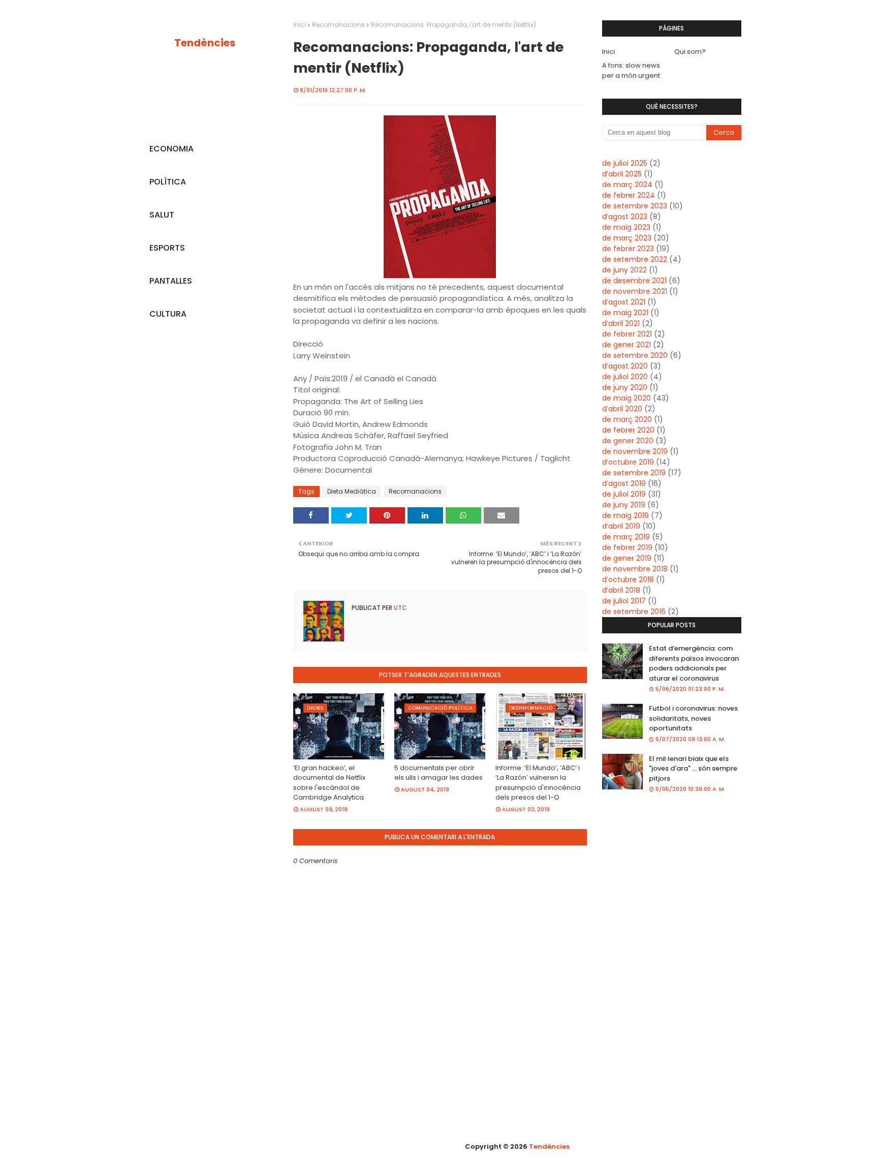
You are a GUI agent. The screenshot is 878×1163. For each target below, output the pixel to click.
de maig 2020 (626, 398)
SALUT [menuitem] (161, 215)
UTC (399, 607)
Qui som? (690, 51)
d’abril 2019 (621, 526)
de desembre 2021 (634, 281)
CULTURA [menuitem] (167, 314)
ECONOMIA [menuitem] (171, 149)
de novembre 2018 (635, 569)
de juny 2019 (623, 505)
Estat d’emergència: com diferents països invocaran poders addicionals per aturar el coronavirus (694, 663)
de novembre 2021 (634, 291)
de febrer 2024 (628, 195)
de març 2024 (627, 184)
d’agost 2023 (624, 216)
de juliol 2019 (624, 494)
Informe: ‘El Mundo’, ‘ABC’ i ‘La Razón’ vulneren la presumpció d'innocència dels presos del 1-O (538, 783)
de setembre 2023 (634, 206)
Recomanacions (338, 24)
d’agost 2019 (624, 483)
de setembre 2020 (635, 355)
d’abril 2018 (621, 590)
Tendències (204, 43)
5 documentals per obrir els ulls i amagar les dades (438, 773)
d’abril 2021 (621, 323)
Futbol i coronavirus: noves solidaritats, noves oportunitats (693, 718)
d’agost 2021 (623, 302)
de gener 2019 (626, 558)
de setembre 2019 (634, 473)
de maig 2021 (625, 313)
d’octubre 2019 (628, 462)
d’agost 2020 (625, 366)
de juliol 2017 (624, 601)
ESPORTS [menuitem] (167, 248)
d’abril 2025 (622, 174)
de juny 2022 (624, 270)
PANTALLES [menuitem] (170, 281)
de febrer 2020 (628, 430)
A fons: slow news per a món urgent (631, 70)
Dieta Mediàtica (351, 491)
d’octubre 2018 (628, 579)
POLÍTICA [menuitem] (167, 182)
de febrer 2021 (627, 334)
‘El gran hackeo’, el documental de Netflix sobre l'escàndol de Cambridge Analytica (329, 783)
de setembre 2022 (634, 259)
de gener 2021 (626, 345)
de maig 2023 (626, 227)
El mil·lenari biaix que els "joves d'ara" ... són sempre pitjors (693, 768)
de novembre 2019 (635, 451)
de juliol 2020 (625, 377)
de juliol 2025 (624, 163)
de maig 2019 (625, 515)
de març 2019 (626, 537)
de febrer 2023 (628, 248)
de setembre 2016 (634, 611)
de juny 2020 (624, 387)
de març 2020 (627, 419)
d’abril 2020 (622, 409)
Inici (299, 24)
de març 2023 (626, 238)
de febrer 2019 (627, 547)
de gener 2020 (627, 441)
